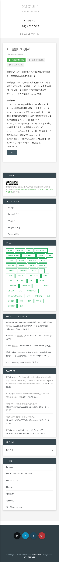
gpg (34, 270)
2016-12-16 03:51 (31, 397)
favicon (32, 260)
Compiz (11, 260)
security (21, 281)
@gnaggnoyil (15, 430)
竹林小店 (10, 500)
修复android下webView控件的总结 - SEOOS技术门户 (29, 322)
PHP (45, 276)
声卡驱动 (38, 296)
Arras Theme (13, 255)
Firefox (42, 265)
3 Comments (17, 65)
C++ (49, 255)
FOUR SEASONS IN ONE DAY (19, 473)
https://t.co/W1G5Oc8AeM (18, 433)
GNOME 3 (23, 270)
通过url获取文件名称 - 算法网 (18, 352)
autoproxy (28, 255)
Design (11, 207)
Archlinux (40, 250)
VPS (20, 291)
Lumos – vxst (12, 480)
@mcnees (13, 377)
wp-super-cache (15, 296)
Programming (18, 60)
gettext (11, 270)
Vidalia (11, 291)
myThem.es (29, 557)
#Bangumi (33, 407)
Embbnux (10, 467)
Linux (10, 276)
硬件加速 (11, 301)
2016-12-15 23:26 (38, 433)
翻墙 (21, 301)
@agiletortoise (15, 393)
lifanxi (8, 345)
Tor (36, 286)
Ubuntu (46, 286)
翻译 (29, 301)
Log (10, 220)
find (32, 265)
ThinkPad (26, 286)
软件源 (38, 301)
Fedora (11, 265)
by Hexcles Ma (38, 60)
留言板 (35, 362)
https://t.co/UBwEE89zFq (17, 407)
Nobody (9, 487)
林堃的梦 (10, 493)
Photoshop (33, 276)
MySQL (20, 276)
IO (42, 270)
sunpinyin (12, 286)
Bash (41, 255)
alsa (10, 250)
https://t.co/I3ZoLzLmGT (32, 430)
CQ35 (21, 260)
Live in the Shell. (31, 12)
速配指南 (11, 306)
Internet (11, 214)
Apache (20, 250)
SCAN (10, 281)
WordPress (31, 291)
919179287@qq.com (15, 362)
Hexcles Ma (11, 335)
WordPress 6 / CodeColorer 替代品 (34, 345)
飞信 (21, 306)
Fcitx (43, 260)
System (11, 234)
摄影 (48, 296)
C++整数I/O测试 (18, 49)
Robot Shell (31, 6)
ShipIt (32, 281)
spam (42, 281)
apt (29, 250)
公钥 (28, 296)
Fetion (22, 265)
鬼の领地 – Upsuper (14, 507)
